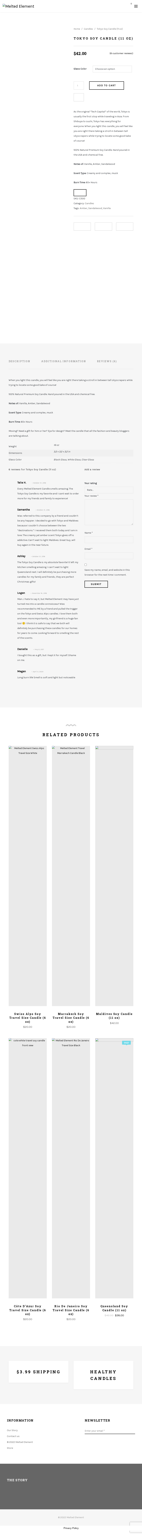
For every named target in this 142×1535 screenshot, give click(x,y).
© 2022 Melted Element (20, 1442)
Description (19, 361)
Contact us (13, 1436)
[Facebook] (85, 1445)
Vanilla (107, 208)
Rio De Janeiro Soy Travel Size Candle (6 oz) (71, 1310)
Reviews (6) (107, 361)
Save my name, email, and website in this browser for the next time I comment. (107, 572)
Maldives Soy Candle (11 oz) (114, 1015)
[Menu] (135, 6)
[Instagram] (107, 1445)
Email (88, 548)
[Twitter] (96, 1445)
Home (77, 28)
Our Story (12, 1430)
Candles (88, 28)
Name (89, 532)
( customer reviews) (121, 53)
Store (10, 1448)
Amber (83, 208)
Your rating (91, 483)
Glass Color (80, 68)
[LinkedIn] (118, 1445)
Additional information (63, 361)
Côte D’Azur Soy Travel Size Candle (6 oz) (27, 1310)
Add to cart (106, 85)
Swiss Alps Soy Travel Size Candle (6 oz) (27, 1017)
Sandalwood (95, 208)
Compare (79, 97)
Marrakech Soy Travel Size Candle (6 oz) (71, 1017)
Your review (92, 495)
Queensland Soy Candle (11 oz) (114, 1308)
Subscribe (133, 1431)
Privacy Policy (71, 1528)
